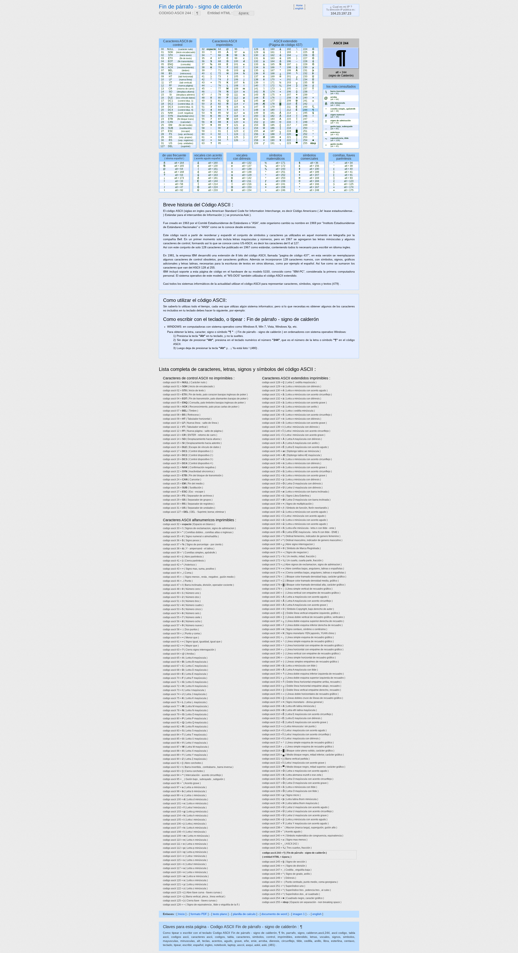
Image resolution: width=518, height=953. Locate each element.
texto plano (220, 914)
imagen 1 (299, 914)
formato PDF (199, 914)
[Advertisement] (257, 27)
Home (299, 5)
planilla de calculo (244, 914)
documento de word (274, 914)
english (299, 8)
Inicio (181, 914)
